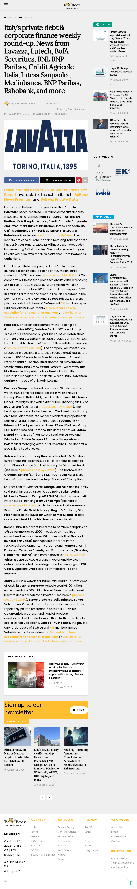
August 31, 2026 (16, 769)
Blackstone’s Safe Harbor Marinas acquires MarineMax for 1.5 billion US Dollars (16, 757)
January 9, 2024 (121, 141)
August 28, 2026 (75, 773)
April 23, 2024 (120, 113)
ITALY (29, 17)
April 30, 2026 (51, 103)
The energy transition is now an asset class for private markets (121, 229)
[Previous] (43, 797)
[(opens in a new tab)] (103, 172)
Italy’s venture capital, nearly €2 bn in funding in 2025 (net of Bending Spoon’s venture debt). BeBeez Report (121, 326)
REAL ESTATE (59, 114)
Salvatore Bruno (25, 103)
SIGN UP (81, 710)
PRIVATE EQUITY (41, 114)
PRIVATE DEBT (22, 114)
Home (7, 17)
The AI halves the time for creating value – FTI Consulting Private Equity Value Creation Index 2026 (121, 254)
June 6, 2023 (64, 687)
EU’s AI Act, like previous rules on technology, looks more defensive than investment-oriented (121, 128)
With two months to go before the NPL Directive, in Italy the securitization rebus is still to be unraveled (121, 99)
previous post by (54, 235)
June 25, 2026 (120, 238)
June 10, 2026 (120, 267)
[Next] (49, 797)
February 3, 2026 (121, 340)
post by (73, 555)
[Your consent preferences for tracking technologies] (130, 882)
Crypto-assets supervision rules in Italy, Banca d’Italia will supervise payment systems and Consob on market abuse (120, 41)
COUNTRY (19, 17)
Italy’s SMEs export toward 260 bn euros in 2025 (121, 71)
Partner (57, 683)
